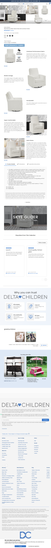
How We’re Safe (5, 440)
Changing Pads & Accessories (8, 500)
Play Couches (35, 485)
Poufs (33, 502)
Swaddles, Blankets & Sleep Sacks (8, 503)
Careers (3, 460)
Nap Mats (19, 498)
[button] (7, 30)
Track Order (20, 455)
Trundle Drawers (5, 496)
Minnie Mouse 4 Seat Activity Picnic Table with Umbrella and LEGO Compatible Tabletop (32, 380)
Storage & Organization (7, 494)
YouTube (36, 451)
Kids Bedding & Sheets (21, 489)
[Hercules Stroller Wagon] (14, 366)
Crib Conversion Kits (6, 498)
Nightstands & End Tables (7, 489)
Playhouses (34, 474)
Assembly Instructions (23, 442)
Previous (43, 279)
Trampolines (34, 489)
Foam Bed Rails (20, 492)
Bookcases (4, 491)
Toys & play (34, 472)
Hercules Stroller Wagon (10, 378)
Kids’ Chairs (19, 481)
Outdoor (33, 479)
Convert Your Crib (22, 444)
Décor (18, 485)
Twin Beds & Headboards (22, 472)
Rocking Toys (34, 487)
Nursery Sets (4, 470)
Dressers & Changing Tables (8, 475)
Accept (20, 546)
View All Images (39, 20)
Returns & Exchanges (22, 454)
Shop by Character (21, 496)
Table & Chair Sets (21, 483)
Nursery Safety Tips (6, 444)
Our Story (4, 453)
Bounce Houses (35, 492)
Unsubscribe (4, 428)
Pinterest (36, 449)
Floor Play (34, 496)
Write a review (42, 242)
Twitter (35, 453)
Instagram (36, 445)
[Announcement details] (28, 434)
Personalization (5, 479)
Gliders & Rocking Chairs (7, 477)
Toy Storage (34, 477)
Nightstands (19, 477)
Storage (18, 479)
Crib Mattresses (5, 481)
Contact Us (20, 457)
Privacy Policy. (23, 543)
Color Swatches (21, 459)
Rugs (3, 492)
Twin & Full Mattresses (21, 491)
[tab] (10, 164)
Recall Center (5, 448)
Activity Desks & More (36, 481)
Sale (35, 440)
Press (3, 457)
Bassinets (4, 485)
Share (46, 20)
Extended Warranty (22, 450)
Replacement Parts (22, 446)
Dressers (19, 475)
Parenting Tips (21, 440)
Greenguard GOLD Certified (8, 442)
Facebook (36, 447)
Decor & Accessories (6, 487)
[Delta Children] (25, 405)
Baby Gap (4, 474)
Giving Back (4, 455)
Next (46, 279)
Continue (45, 420)
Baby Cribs (4, 472)
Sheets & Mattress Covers (7, 483)
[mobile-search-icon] (47, 4)
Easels (33, 475)
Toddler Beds (19, 474)
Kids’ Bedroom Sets (21, 470)
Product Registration (22, 448)
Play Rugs (34, 491)
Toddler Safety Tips (6, 446)
